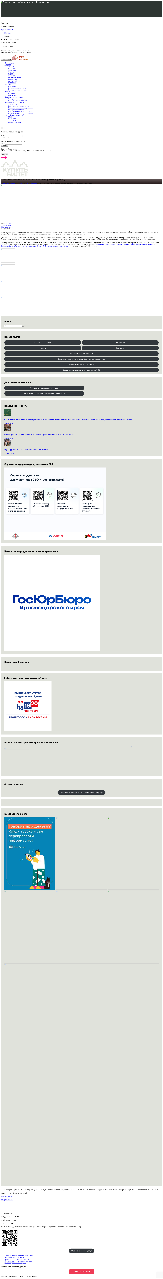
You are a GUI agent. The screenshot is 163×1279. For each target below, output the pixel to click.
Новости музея (7, 225)
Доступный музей (15, 81)
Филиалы (12, 70)
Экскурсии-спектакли (17, 99)
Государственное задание (18, 106)
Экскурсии (120, 343)
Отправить (5, 145)
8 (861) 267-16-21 (7, 30)
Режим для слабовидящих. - (19, 2)
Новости (8, 92)
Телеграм (12, 120)
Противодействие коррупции (20, 108)
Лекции (11, 75)
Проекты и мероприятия (14, 97)
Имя (3, 136)
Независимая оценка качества (20, 113)
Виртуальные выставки (17, 88)
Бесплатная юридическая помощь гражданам (44, 393)
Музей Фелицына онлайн (15, 115)
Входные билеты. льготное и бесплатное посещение (81, 359)
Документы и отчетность (14, 102)
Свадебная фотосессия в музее (44, 388)
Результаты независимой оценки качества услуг (81, 792)
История (11, 68)
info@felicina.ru (7, 33)
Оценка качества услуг (81, 1251)
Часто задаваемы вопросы (81, 353)
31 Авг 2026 (8, 423)
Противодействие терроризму (20, 111)
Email (3, 143)
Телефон (5, 138)
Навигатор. (42, 2)
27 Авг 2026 (9, 453)
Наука (10, 74)
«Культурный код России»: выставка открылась (26, 449)
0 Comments (6, 227)
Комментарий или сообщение (13, 142)
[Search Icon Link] (5, 124)
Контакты (12, 83)
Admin (8, 223)
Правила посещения (43, 343)
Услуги (11, 66)
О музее (8, 65)
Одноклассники (14, 122)
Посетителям (10, 63)
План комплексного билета (81, 364)
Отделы (11, 72)
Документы (12, 104)
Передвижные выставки (18, 90)
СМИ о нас (12, 95)
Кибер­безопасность (16, 110)
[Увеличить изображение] (156, 806)
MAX (10, 117)
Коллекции (12, 79)
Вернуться (5, 154)
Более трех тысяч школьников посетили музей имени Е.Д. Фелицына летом (39, 434)
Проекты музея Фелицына (18, 101)
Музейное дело (14, 77)
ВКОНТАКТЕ (13, 119)
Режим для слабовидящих (82, 1271)
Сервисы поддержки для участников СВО (81, 370)
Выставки (8, 84)
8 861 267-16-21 (6, 1196)
